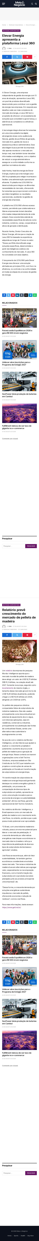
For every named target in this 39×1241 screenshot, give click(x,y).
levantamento (7, 688)
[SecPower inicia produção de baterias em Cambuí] (19, 381)
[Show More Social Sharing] (35, 57)
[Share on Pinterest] (27, 57)
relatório (9, 671)
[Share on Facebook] (7, 57)
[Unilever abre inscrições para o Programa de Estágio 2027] (19, 349)
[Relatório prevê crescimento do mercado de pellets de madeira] (19, 651)
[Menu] (3, 3)
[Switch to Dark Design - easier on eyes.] (32, 4)
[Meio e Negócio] (19, 4)
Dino (10, 48)
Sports (16, 1235)
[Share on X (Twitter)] (17, 57)
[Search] (36, 3)
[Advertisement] (19, 466)
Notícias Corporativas (11, 30)
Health (23, 1235)
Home (9, 1235)
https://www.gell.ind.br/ (11, 907)
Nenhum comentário (10, 51)
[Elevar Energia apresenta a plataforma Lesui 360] (19, 73)
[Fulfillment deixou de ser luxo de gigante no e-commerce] (19, 413)
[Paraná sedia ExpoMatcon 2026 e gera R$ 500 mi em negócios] (19, 318)
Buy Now (31, 1235)
